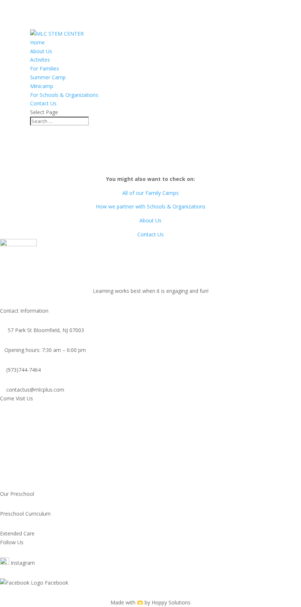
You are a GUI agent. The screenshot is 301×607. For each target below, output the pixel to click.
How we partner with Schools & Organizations (151, 206)
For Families (44, 68)
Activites (40, 59)
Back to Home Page (150, 165)
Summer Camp (48, 77)
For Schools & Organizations (64, 94)
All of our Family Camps (150, 192)
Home (37, 42)
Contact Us (43, 103)
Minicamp (41, 86)
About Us (41, 51)
